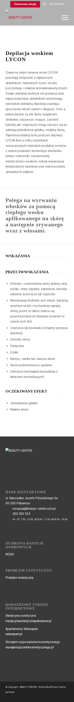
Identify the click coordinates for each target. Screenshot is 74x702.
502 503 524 (57, 4)
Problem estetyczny (20, 578)
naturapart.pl (14, 634)
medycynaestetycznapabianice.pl (28, 621)
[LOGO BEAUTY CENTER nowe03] (31, 18)
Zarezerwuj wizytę (25, 4)
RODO (10, 554)
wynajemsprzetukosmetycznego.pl (30, 647)
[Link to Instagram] (65, 697)
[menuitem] (63, 18)
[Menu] (63, 18)
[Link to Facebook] (60, 697)
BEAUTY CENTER (28, 687)
